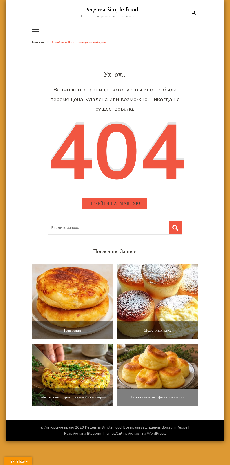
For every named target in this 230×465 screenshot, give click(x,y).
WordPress (156, 433)
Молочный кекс (157, 330)
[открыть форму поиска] (193, 13)
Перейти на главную (114, 203)
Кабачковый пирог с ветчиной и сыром (72, 397)
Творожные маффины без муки (157, 397)
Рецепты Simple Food (111, 9)
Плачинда (72, 330)
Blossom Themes (101, 433)
